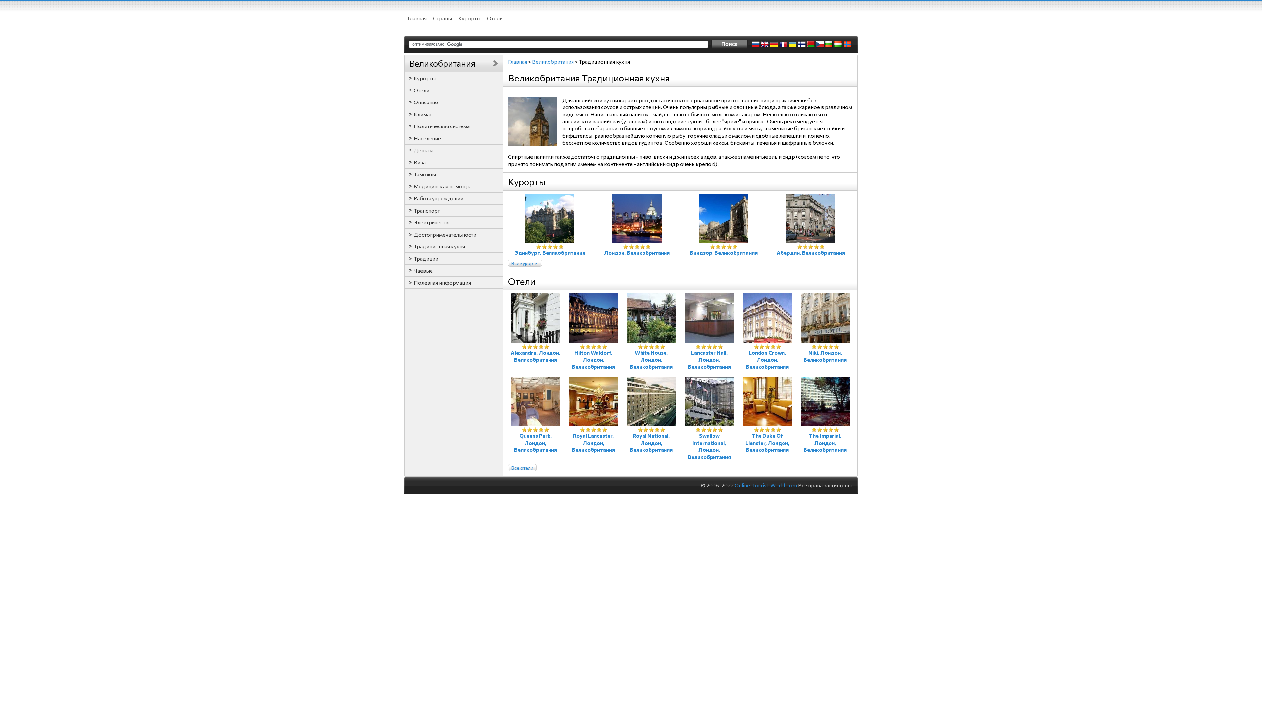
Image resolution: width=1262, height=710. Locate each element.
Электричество (433, 222)
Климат (423, 114)
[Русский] (756, 44)
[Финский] (802, 44)
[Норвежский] (848, 44)
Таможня (425, 174)
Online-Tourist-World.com (766, 485)
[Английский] (765, 44)
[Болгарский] (829, 44)
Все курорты (525, 263)
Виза (420, 162)
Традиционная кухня (439, 246)
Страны (442, 18)
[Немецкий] (774, 44)
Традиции (426, 258)
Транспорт (427, 210)
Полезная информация (442, 282)
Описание (426, 102)
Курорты (469, 18)
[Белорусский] (811, 44)
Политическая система (442, 126)
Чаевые (423, 270)
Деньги (423, 150)
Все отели (522, 467)
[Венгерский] (838, 44)
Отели (494, 18)
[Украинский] (792, 44)
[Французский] (783, 44)
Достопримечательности (445, 234)
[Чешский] (820, 44)
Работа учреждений (438, 198)
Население (427, 138)
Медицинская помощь (442, 186)
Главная (417, 18)
